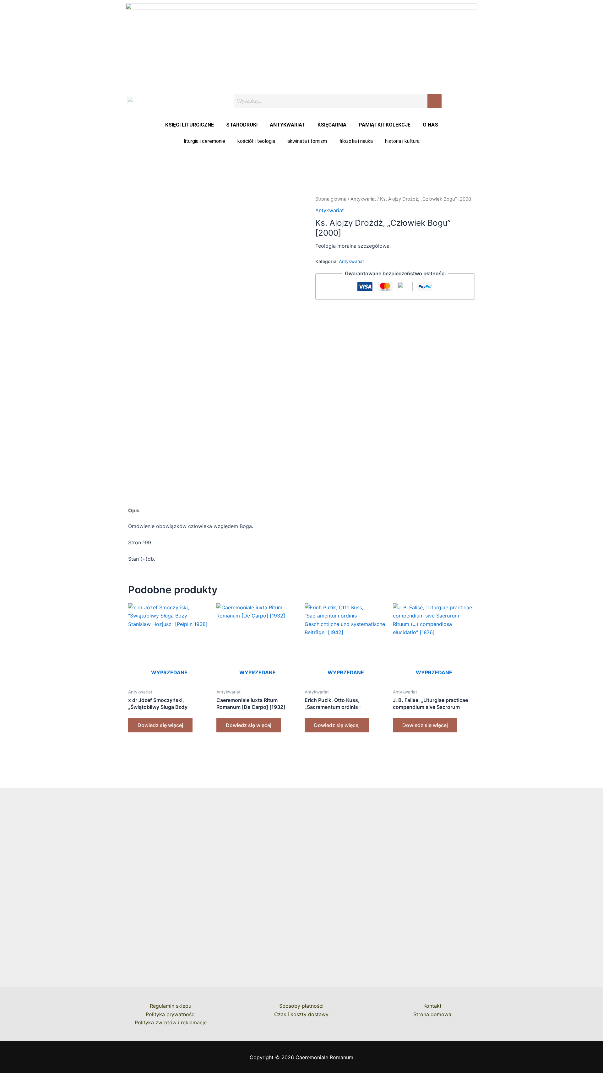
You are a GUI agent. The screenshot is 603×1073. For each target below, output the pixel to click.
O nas (430, 125)
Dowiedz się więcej (160, 725)
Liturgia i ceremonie (204, 141)
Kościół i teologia (256, 141)
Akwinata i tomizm (307, 141)
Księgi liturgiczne (189, 125)
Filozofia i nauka (356, 141)
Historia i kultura (402, 141)
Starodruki (242, 125)
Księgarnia (332, 125)
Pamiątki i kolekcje (384, 125)
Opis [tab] (133, 510)
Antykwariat (287, 125)
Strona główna (330, 199)
